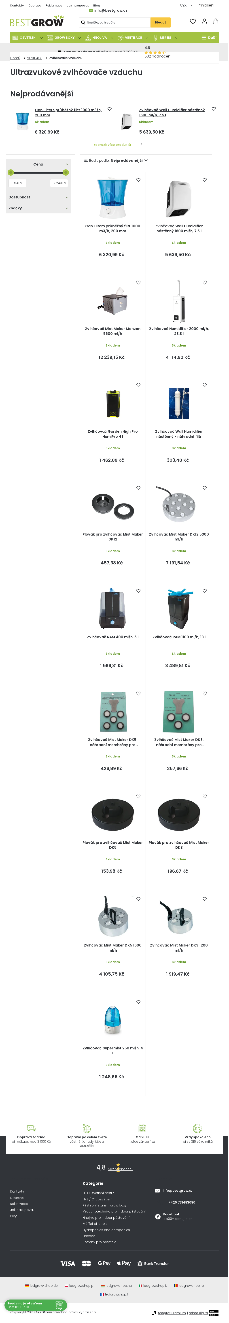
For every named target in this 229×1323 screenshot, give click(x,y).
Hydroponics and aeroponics (106, 1230)
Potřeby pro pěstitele (99, 1242)
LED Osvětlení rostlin (98, 1193)
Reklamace (54, 5)
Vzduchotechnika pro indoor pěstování (114, 1211)
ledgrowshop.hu (119, 1286)
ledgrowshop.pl (81, 1286)
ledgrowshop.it (155, 1286)
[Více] (208, 37)
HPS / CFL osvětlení (97, 1199)
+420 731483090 (182, 1202)
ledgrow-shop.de (44, 1286)
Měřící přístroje (95, 1224)
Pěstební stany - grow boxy (105, 1205)
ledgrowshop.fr (117, 1294)
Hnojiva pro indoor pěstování (106, 1218)
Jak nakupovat (78, 5)
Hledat (160, 22)
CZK (184, 5)
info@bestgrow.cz (110, 10)
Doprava (34, 5)
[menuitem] (27, 37)
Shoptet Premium (172, 1313)
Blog (96, 5)
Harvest (89, 1236)
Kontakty (17, 5)
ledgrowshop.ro (191, 1286)
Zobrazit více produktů (112, 145)
